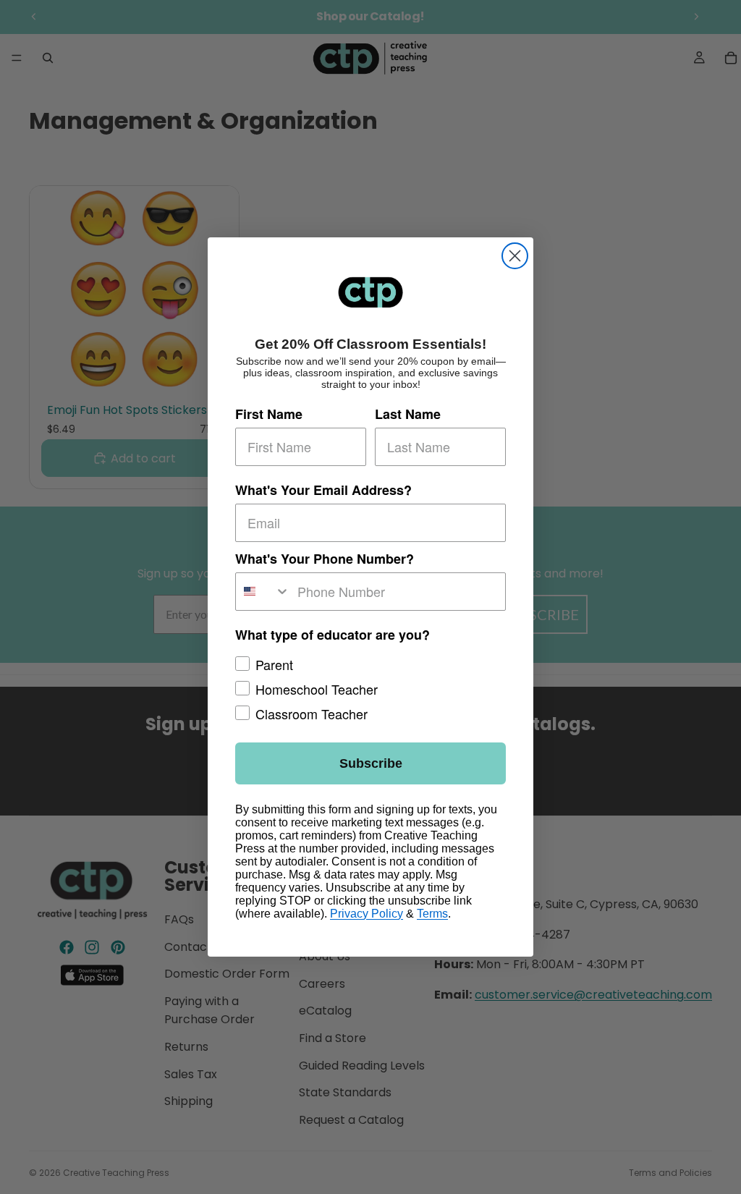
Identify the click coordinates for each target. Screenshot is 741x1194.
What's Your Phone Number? (324, 558)
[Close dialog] (515, 255)
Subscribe (370, 763)
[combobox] (263, 591)
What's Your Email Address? (323, 489)
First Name (268, 414)
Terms (432, 913)
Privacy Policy (366, 913)
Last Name (408, 414)
